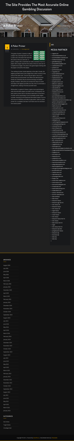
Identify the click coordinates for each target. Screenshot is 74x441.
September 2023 (7, 352)
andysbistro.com (56, 158)
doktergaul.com (56, 146)
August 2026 (6, 265)
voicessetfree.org (57, 126)
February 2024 (7, 336)
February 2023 (7, 373)
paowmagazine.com (57, 90)
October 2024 (7, 311)
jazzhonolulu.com (57, 69)
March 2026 (6, 281)
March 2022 (6, 407)
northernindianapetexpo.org (60, 134)
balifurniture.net (56, 106)
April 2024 (6, 330)
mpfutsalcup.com (56, 174)
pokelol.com (55, 67)
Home (58, 26)
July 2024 (5, 321)
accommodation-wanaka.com (60, 57)
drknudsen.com (56, 154)
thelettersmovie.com (57, 92)
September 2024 (7, 315)
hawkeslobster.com (57, 78)
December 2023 (7, 342)
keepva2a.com (56, 156)
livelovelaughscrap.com (58, 114)
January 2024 (6, 339)
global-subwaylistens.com (59, 102)
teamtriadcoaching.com (58, 188)
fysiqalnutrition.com (57, 82)
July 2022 (5, 395)
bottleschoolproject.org (58, 59)
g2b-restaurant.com (57, 140)
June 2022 (6, 398)
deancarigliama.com (57, 166)
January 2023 (6, 376)
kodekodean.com (56, 190)
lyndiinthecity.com (57, 76)
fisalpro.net (55, 178)
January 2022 (6, 410)
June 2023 (6, 361)
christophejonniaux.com (58, 118)
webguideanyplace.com (58, 164)
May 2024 (6, 327)
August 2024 (6, 318)
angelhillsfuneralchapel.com (59, 136)
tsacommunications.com (58, 162)
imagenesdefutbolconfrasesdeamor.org (63, 150)
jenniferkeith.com (57, 170)
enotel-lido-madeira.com (58, 180)
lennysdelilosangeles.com (59, 63)
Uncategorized (25, 49)
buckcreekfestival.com (58, 74)
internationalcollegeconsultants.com (62, 148)
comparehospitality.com (58, 112)
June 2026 (6, 271)
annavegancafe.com (57, 176)
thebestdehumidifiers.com (59, 160)
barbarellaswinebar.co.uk (59, 55)
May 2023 (6, 364)
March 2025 (6, 296)
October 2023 (7, 349)
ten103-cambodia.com (58, 194)
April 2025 (6, 293)
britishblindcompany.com (59, 132)
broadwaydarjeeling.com (58, 124)
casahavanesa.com (57, 65)
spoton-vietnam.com (57, 192)
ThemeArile (54, 437)
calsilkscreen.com (56, 172)
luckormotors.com (57, 182)
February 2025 (7, 299)
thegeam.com (55, 152)
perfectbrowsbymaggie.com (59, 104)
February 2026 (7, 284)
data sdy (54, 237)
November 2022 (7, 383)
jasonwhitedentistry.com (58, 96)
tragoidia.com (56, 71)
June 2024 (6, 324)
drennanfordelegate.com (59, 184)
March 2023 (6, 370)
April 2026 (6, 277)
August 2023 (6, 355)
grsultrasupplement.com (59, 138)
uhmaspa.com (56, 94)
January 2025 (6, 302)
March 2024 (6, 333)
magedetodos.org (57, 144)
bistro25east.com (56, 128)
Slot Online (6, 422)
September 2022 (7, 389)
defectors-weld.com (57, 84)
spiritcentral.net (56, 80)
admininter (15, 49)
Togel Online (6, 425)
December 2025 (7, 290)
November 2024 (7, 308)
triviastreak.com (56, 186)
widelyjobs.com (56, 120)
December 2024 (7, 305)
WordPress (36, 437)
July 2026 (5, 268)
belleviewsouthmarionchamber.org (61, 100)
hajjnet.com (55, 53)
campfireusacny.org (57, 130)
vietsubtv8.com (56, 88)
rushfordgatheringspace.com (60, 122)
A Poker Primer (66, 26)
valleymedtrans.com (57, 142)
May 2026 (6, 274)
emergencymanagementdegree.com (62, 168)
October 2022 (7, 386)
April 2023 (6, 367)
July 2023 (5, 358)
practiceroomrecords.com (59, 110)
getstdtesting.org (57, 61)
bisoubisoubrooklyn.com (59, 98)
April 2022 (6, 404)
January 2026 (6, 287)
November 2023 (7, 345)
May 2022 (6, 401)
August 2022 (6, 392)
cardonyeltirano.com (57, 108)
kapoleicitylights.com (57, 86)
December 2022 (7, 380)
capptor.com (55, 116)
